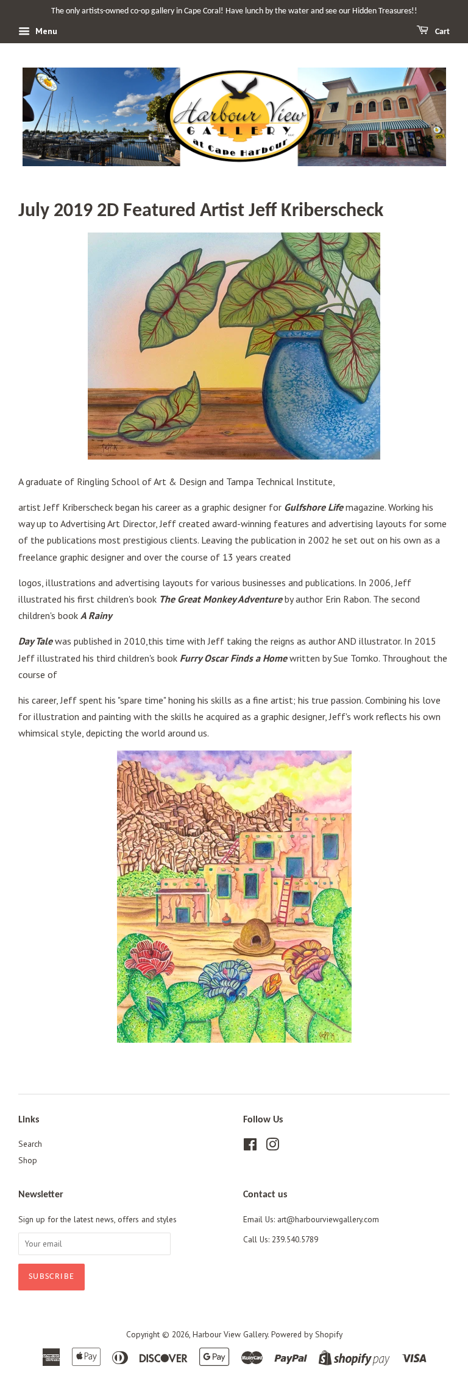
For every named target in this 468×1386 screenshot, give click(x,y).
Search (30, 1143)
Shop (27, 1160)
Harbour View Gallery (230, 1334)
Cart (441, 32)
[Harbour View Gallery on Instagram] (272, 1146)
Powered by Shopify (306, 1334)
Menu (45, 31)
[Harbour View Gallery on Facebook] (250, 1146)
